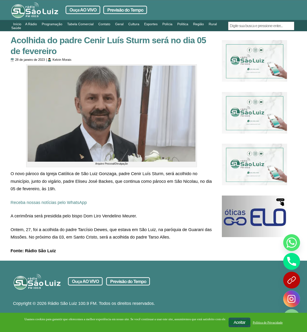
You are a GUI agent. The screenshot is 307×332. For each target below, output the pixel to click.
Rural (213, 24)
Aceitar (239, 322)
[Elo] (254, 216)
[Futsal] (254, 113)
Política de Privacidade (268, 322)
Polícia (167, 24)
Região (198, 24)
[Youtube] (291, 280)
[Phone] (291, 261)
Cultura (133, 24)
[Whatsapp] (291, 242)
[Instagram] (291, 298)
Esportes (151, 24)
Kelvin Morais (62, 59)
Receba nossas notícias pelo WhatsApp (49, 202)
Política (182, 24)
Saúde (16, 28)
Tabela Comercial (80, 24)
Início (17, 24)
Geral (119, 24)
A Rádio (31, 24)
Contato (104, 24)
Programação (52, 24)
